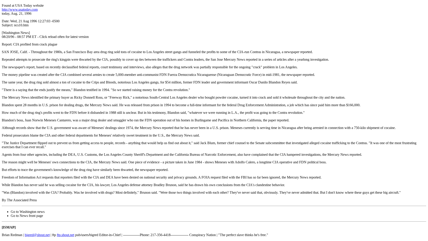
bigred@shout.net (37, 235)
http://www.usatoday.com (20, 9)
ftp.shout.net (65, 235)
